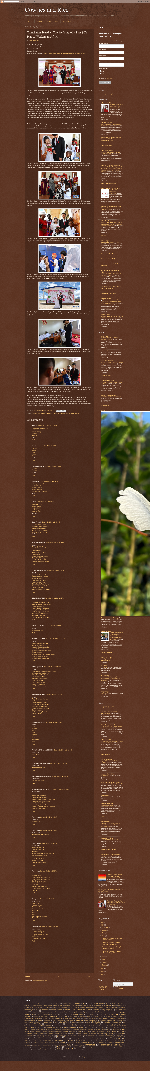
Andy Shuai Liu (122, 1003)
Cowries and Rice (47, 9)
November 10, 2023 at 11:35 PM (54, 598)
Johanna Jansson (34, 1025)
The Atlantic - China (107, 838)
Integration (29, 1024)
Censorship (76, 1007)
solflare (34, 730)
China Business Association (42, 1009)
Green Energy (69, 1020)
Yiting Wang (27, 1049)
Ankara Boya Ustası (38, 587)
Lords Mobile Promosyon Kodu (41, 877)
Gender (33, 1020)
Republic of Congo (89, 1037)
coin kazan (35, 936)
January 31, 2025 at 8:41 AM (48, 830)
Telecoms (101, 1042)
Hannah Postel (102, 1020)
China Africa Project (107, 150)
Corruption (75, 1014)
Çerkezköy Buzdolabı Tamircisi (41, 575)
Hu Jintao (74, 1022)
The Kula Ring (105, 315)
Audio (48, 21)
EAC (76, 1016)
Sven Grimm (35, 1042)
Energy (121, 1016)
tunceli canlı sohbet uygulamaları (42, 686)
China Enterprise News (107, 1009)
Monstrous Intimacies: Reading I (110, 618)
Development (54, 1016)
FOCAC (105, 1018)
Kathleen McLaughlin (104, 1025)
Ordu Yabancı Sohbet (38, 682)
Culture (87, 1014)
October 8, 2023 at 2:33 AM (53, 466)
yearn (33, 727)
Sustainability (27, 1042)
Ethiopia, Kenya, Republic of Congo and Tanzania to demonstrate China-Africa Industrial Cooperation (112, 224)
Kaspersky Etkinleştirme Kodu (41, 801)
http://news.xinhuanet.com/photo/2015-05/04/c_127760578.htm (64, 53)
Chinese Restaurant (66, 1012)
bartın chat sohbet (37, 680)
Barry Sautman (75, 1005)
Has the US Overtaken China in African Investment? (115, 191)
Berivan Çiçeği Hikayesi (39, 808)
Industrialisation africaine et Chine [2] (111, 242)
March (104, 959)
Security (48, 1039)
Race (52, 1037)
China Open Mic (106, 754)
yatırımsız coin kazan (38, 933)
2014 (102, 968)
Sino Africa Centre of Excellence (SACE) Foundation (111, 287)
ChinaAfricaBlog (106, 221)
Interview (46, 1024)
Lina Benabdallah (66, 1029)
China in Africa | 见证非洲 (109, 183)
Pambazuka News (106, 652)
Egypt (101, 1016)
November (105, 927)
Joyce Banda (63, 1025)
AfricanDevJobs (106, 375)
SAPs (30, 1038)
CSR (81, 1014)
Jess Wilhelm (105, 1024)
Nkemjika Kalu (120, 1033)
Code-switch (39, 1014)
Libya (52, 1029)
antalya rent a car (37, 487)
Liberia (47, 1029)
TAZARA (78, 1042)
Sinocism (89, 1038)
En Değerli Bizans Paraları (40, 794)
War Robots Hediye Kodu (39, 855)
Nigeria (111, 1033)
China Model (44, 1011)
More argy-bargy (105, 713)
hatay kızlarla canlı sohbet (40, 656)
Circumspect (105, 405)
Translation (48, 413)
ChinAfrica (104, 236)
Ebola (88, 1016)
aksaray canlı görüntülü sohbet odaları (43, 654)
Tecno (95, 1042)
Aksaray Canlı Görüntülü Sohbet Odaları (44, 671)
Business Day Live (106, 122)
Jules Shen (71, 1025)
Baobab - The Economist (108, 395)
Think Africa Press (106, 657)
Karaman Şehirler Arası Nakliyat (41, 604)
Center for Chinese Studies (111, 1007)
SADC (121, 1037)
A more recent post (106, 209)
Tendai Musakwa (119, 1042)
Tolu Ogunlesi (105, 675)
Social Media (112, 1039)
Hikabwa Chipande (28, 1022)
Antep (34, 456)
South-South (79, 1040)
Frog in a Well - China (107, 774)
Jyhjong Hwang (80, 1025)
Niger (106, 1033)
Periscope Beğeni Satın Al (40, 702)
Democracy (35, 1016)
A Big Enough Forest (107, 707)
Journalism (55, 1025)
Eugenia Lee (59, 1018)
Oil (54, 1035)
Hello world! (104, 667)
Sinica (103, 817)
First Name (102, 49)
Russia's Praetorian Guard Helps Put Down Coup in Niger (111, 274)
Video (39, 21)
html (102, 71)
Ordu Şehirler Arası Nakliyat (40, 560)
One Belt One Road (70, 1035)
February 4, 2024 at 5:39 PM (54, 722)
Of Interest (48, 1035)
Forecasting (112, 1018)
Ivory (61, 1024)
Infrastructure (117, 1022)
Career (53, 1007)
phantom (34, 728)
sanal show (35, 754)
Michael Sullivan (101, 1031)
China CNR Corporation (56, 1009)
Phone (31, 1037)
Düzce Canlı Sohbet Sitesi (40, 675)
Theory (39, 1045)
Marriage (39, 413)
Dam (100, 1014)
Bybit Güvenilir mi (37, 549)
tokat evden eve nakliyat (39, 528)
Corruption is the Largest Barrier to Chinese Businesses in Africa (116, 106)
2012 (102, 974)
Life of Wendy (105, 795)
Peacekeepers (91, 1035)
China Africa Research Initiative (110, 165)
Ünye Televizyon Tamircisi (40, 580)
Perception (109, 1035)
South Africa (58, 1041)
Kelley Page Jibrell (115, 1025)
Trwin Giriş (35, 910)
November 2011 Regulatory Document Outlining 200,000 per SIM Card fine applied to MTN (111, 678)
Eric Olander (45, 1018)
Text (56, 21)
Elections (108, 1016)
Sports (94, 1040)
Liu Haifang (75, 1029)
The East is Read (106, 298)
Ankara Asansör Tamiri (38, 582)
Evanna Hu (67, 1018)
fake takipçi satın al (38, 849)
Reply (33, 440)
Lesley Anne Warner (112, 1027)
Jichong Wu (119, 1024)
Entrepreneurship (28, 1018)
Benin (90, 1005)
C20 (42, 1007)
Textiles (34, 1045)
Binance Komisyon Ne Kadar (40, 708)
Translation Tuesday (59, 413)
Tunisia (45, 1047)
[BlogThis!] (59, 411)
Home (29, 21)
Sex (68, 1038)
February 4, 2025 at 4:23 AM (48, 843)
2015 (102, 925)
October (104, 930)
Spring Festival (101, 1040)
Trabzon (34, 450)
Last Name (102, 55)
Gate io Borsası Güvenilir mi (40, 704)
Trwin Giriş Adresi (37, 918)
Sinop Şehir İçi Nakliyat (39, 558)
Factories (79, 1018)
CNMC (33, 1014)
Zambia (59, 1049)
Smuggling (96, 1038)
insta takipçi (35, 851)
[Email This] (57, 411)
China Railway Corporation (76, 1011)
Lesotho (121, 1027)
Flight (99, 1018)
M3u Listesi (35, 884)
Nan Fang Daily (49, 1033)
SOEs (119, 1038)
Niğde (33, 452)
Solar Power (47, 1040)
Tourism (69, 1045)
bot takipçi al (36, 821)
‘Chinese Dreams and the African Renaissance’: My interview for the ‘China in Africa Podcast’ (111, 301)
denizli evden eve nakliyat (39, 532)
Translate (120, 988)
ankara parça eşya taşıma (39, 484)
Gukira (103, 410)
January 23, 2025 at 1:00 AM (60, 789)
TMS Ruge (104, 665)
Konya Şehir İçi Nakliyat (39, 552)
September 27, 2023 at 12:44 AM (47, 425)
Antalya (34, 448)
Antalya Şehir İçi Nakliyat (39, 547)
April (103, 956)
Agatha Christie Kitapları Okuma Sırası (43, 799)
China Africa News (106, 145)
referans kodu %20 (37, 630)
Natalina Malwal (64, 1033)
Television (109, 1042)
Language (81, 1027)
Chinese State (91, 1012)
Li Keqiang (32, 1029)
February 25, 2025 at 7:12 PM (49, 926)
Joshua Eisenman (46, 1025)
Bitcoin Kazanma (37, 710)
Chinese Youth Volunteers (112, 1012)
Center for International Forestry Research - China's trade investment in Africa (111, 139)
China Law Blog (106, 739)
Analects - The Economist (109, 712)
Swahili (41, 1042)
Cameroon (47, 1007)
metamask (35, 734)
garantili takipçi (36, 875)
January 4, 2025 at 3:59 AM (60, 776)
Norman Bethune (40, 1035)
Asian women (58, 1005)
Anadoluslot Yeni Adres (39, 907)
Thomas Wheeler (47, 1045)
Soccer (104, 1038)
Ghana (40, 1020)
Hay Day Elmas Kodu (38, 803)
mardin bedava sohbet (38, 649)
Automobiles (67, 1005)
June (103, 933)
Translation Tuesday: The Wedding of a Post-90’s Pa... (113, 938)
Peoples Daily (101, 1035)
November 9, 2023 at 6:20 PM (55, 570)
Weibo (81, 1047)
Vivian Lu (67, 1047)
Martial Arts (51, 1031)
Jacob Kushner (87, 1024)
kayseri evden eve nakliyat (40, 530)
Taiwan (46, 1042)
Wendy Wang (88, 1047)
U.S (49, 1047)
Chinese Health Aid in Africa (109, 254)
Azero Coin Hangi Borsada (40, 699)
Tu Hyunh (39, 1047)
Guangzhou (79, 1020)
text (102, 74)
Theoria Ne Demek (37, 860)
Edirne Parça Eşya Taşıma (40, 576)
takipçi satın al (36, 486)
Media (79, 1031)
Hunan (79, 1022)
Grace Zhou (61, 1020)
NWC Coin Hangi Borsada (39, 706)
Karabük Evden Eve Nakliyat (40, 608)
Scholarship (41, 1038)
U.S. (53, 1047)
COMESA (46, 1014)
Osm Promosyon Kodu (39, 881)
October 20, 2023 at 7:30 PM (45, 501)
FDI (89, 1018)
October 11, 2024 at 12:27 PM (63, 750)
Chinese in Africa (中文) (108, 259)
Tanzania (62, 1042)
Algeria (107, 1003)
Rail (43, 413)
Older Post (90, 977)
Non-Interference (29, 1035)
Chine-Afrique (105, 241)
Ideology (88, 1022)
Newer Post (29, 977)
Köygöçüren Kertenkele (39, 795)
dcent (33, 738)
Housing (56, 1022)
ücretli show (35, 471)
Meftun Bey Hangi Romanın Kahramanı (43, 806)
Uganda (59, 1047)
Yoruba (53, 1049)
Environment (38, 1018)
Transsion (26, 1047)
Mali (108, 1029)
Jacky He (79, 1024)
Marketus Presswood (36, 1031)
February (105, 962)
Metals (93, 1031)
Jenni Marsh (96, 1024)
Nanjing (57, 1033)
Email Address (111, 43)
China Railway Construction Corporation (58, 1011)
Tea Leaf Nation (105, 821)
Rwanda (115, 1037)
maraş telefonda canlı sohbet (40, 647)
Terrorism (27, 1045)
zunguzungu (105, 692)
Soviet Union (87, 1040)
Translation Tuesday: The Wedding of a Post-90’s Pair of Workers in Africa (116, 902)
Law (95, 1027)
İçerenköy (35, 433)
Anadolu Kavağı (36, 432)
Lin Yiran (57, 1029)
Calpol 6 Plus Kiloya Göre (39, 797)
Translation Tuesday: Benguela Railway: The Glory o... (111, 943)
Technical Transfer (87, 1042)
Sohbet (34, 701)
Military (108, 1031)
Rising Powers (99, 1037)
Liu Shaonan (83, 1029)
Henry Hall (121, 1020)
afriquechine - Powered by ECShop (103, 987)
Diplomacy (64, 1016)
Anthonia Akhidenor (37, 1005)
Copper (68, 1014)
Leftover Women (102, 1027)
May (103, 936)
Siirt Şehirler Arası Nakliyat (40, 613)
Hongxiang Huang (47, 1022)
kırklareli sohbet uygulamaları (40, 658)
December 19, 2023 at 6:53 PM (55, 639)
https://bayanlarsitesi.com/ (40, 428)
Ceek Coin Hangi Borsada (39, 712)
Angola (28, 1005)
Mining (114, 1031)
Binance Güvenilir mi (38, 606)
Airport (89, 1003)
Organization (103, 62)
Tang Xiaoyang (53, 1042)
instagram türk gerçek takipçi (40, 834)
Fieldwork (94, 1018)
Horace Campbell (106, 631)
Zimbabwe (86, 1049)
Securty (55, 1038)
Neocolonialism (92, 1033)
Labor (65, 1027)
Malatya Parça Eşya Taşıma (40, 561)
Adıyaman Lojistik (37, 504)
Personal (117, 1035)
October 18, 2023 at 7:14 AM (49, 481)
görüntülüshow (36, 469)
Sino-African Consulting (108, 293)
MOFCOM (121, 1031)
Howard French (64, 1022)
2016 (102, 922)
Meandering (73, 1031)
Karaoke (95, 1025)
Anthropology (48, 1005)
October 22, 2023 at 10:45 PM (51, 522)
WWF (116, 1047)
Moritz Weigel (28, 1033)
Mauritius (65, 1031)
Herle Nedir (35, 857)
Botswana (121, 1005)
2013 (102, 971)
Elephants (115, 1016)
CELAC (70, 1007)
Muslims (42, 1033)
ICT (84, 1022)
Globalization (47, 1020)
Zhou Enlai (79, 1049)
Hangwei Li (93, 1020)
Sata (35, 1038)
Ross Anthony (107, 1037)
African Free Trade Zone (30, 1003)
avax (33, 732)
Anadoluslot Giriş (37, 905)
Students (115, 1040)
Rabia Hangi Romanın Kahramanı (42, 805)
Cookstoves (62, 1014)
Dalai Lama (94, 1014)
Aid (83, 1003)
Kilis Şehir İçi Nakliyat (38, 615)
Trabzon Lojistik (36, 506)
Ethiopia (52, 1018)
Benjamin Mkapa (98, 1005)
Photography (38, 1037)
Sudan (122, 1040)
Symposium (104, 693)
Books (114, 1005)
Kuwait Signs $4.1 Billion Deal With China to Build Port (110, 152)
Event (73, 1018)
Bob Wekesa (107, 1005)
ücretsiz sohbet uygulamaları (40, 673)
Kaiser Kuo (88, 1025)
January (104, 965)
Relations (79, 1037)
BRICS (26, 1007)
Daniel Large (106, 1014)
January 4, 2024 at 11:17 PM (52, 667)
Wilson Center (109, 1047)
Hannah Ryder (112, 1020)
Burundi (31, 1007)
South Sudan (69, 1041)
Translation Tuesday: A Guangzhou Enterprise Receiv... (112, 947)
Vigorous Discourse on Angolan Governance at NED (109, 338)
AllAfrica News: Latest (107, 380)
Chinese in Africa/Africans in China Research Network (47, 1012)
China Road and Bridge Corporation (93, 1011)
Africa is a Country (106, 351)
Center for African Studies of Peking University (92, 1007)
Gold (54, 1020)
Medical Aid (86, 1031)
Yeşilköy (34, 435)
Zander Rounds (34, 40)
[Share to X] (61, 411)
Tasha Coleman (70, 1042)
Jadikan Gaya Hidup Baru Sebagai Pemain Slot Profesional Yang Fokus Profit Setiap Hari (111, 825)
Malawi (103, 1029)
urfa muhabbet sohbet (38, 677)
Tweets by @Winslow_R (105, 94)
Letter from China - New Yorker (110, 782)
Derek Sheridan (44, 1016)
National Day (73, 1033)
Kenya (34, 413)
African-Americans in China (44, 1003)
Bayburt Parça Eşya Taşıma (40, 612)
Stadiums (109, 1040)
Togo (54, 1045)
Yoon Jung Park (44, 1049)
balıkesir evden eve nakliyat (40, 526)
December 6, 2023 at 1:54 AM (53, 626)
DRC (71, 1016)
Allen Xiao (113, 1003)
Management (115, 1029)
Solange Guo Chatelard (36, 1040)
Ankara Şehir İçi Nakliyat (39, 586)
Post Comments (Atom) (40, 980)
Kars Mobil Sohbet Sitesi (39, 678)
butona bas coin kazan (38, 938)
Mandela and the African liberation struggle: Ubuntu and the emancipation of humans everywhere (116, 636)
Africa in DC (104, 336)
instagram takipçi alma (38, 767)
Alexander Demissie (98, 1003)
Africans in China (67, 1003)
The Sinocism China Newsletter (110, 854)
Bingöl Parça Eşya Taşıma (40, 556)
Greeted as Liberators (107, 805)
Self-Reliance (62, 1038)
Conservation (54, 1014)
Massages (58, 1031)
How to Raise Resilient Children (110, 839)
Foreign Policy (120, 1018)
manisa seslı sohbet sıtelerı (40, 643)
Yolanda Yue (35, 1049)
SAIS (25, 1038)
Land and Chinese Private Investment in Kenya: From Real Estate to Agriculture (115, 876)
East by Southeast (106, 759)
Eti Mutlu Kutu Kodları (38, 859)
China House (35, 1011)
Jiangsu (112, 1024)
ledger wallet (35, 739)
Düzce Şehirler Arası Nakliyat (40, 584)
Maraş (34, 454)
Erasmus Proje (36, 890)
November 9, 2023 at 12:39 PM (55, 542)
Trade (75, 1045)
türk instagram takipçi (38, 781)
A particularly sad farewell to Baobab (111, 397)
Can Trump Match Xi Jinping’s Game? (111, 784)
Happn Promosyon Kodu (39, 862)
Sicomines (73, 1038)
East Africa (82, 1016)
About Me (67, 21)
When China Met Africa (99, 1047)
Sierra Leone (81, 1038)
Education (95, 1016)
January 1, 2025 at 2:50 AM (58, 763)
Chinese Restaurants (79, 1012)
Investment (54, 1024)
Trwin (33, 912)
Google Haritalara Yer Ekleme (40, 883)
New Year (100, 1033)
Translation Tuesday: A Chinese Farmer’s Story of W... (111, 952)
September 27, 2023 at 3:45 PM (47, 446)
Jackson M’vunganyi (70, 1024)
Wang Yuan (74, 1047)
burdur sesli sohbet (37, 652)
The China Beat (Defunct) (108, 849)
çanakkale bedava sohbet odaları (42, 651)
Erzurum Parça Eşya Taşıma (40, 617)
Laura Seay (89, 1027)
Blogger (84, 1057)
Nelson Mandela (82, 1033)
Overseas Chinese (81, 1035)
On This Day (60, 1035)
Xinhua (68, 413)
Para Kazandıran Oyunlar (39, 886)
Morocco (36, 1033)
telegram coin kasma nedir (40, 934)
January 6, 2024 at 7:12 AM (53, 694)
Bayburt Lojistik (36, 510)
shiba (33, 741)
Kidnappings (41, 1027)
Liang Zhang (40, 1029)
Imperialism (107, 1022)
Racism (59, 1037)
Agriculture (77, 1003)
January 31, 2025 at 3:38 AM (48, 817)
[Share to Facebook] (63, 411)
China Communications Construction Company (77, 1009)
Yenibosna (35, 430)
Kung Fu (59, 1027)
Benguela (83, 1005)
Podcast (45, 1037)
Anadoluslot (35, 903)
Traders (81, 1045)
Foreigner (26, 1020)
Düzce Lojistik (36, 554)
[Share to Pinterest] (65, 411)
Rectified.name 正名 (107, 803)
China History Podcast (108, 725)
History (37, 1022)
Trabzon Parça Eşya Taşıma (40, 578)
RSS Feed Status (105, 856)
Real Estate (72, 1037)
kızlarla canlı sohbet (38, 645)
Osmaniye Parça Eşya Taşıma (41, 602)
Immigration (96, 1022)
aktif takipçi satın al (38, 847)
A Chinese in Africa (107, 103)
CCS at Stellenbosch (62, 1007)
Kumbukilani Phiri (50, 1027)
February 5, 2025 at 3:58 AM (48, 871)
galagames (35, 736)
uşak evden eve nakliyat (39, 525)
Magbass (98, 1029)
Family (84, 1018)
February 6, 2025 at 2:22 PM (48, 899)
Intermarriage (38, 1024)
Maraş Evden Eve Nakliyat (40, 610)
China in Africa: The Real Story (110, 188)
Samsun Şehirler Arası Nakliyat (41, 589)
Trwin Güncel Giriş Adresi (39, 916)
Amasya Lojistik (37, 550)
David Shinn (114, 1014)
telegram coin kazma (38, 931)
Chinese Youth (100, 1012)
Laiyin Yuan (72, 1027)
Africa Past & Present (107, 361)
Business (37, 1007)
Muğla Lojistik (36, 508)
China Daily (96, 1009)
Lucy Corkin (90, 1029)
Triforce (32, 1047)
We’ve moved (104, 775)
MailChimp (110, 78)
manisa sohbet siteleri (38, 684)
